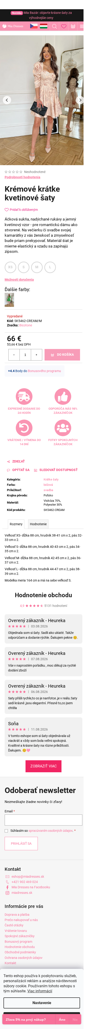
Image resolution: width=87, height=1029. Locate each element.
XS (10, 267)
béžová (48, 484)
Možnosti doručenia (19, 279)
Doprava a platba (17, 914)
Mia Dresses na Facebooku (31, 887)
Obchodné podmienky (20, 952)
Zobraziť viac (43, 766)
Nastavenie (41, 1003)
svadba (48, 490)
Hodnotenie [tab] (38, 524)
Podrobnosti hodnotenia (22, 177)
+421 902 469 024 (25, 882)
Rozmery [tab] (16, 524)
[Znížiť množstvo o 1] (14, 354)
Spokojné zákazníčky (20, 936)
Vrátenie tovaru (16, 931)
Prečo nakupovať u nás (21, 920)
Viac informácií (39, 991)
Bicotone (25, 325)
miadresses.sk (22, 893)
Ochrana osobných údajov (23, 958)
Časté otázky (14, 925)
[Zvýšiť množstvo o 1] (36, 354)
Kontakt (10, 963)
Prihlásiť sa (21, 843)
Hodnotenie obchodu (43, 595)
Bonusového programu (44, 371)
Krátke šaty (51, 479)
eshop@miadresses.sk (28, 876)
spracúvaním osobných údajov (50, 830)
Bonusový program (18, 941)
